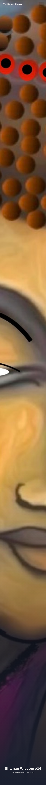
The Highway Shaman (12, 4)
